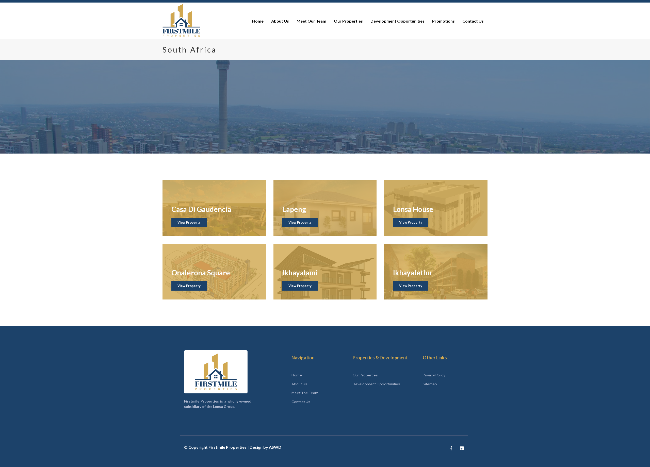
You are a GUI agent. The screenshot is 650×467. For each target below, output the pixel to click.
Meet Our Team (311, 21)
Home (258, 21)
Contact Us (473, 21)
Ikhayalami (300, 272)
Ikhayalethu (412, 272)
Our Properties (348, 21)
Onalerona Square (200, 272)
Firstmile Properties (227, 447)
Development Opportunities (397, 21)
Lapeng (294, 209)
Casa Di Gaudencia (201, 209)
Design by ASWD (265, 447)
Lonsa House (413, 209)
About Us (280, 21)
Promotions (443, 21)
